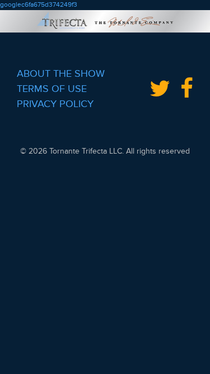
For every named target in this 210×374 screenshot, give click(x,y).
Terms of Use (52, 88)
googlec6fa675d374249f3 (38, 5)
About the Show (61, 73)
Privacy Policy (55, 104)
